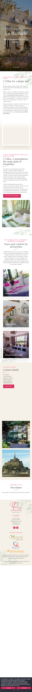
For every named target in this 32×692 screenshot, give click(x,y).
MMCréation (27, 561)
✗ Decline (23, 688)
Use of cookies (19, 563)
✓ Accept (8, 688)
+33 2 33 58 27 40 (7, 381)
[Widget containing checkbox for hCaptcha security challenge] (14, 357)
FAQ (10, 563)
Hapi (19, 561)
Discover (16, 67)
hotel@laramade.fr (7, 382)
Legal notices (14, 563)
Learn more (16, 690)
